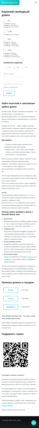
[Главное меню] (36, 2)
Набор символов (10, 87)
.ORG (9, 50)
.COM (9, 31)
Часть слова (8, 74)
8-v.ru (10, 290)
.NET (9, 39)
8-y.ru (10, 298)
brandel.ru (11, 307)
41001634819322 (7, 405)
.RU (8, 20)
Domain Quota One (10, 3)
